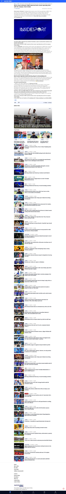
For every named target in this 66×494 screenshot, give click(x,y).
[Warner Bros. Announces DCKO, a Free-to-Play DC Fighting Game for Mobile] (19, 146)
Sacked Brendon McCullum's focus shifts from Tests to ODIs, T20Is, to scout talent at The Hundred (33, 142)
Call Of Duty (27, 234)
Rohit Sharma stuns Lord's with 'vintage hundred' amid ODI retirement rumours (37, 383)
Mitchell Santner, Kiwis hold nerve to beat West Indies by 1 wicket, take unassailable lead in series (37, 313)
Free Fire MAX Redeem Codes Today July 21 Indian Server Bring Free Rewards (37, 198)
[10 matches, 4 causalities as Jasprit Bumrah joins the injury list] (19, 420)
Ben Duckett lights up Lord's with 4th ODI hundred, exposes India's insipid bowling (37, 408)
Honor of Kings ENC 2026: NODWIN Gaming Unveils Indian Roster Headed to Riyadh (38, 154)
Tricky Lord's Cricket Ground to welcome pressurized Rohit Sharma (38, 440)
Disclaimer (16, 477)
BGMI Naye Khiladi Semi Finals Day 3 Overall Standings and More (38, 185)
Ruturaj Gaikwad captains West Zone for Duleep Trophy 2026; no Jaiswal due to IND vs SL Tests (38, 281)
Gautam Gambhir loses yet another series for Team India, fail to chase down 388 (38, 395)
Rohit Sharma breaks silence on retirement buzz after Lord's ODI (38, 306)
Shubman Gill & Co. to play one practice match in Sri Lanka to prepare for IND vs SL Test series (37, 287)
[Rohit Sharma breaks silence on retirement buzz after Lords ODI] (19, 306)
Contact (15, 473)
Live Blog (26, 393)
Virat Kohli (16, 469)
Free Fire (26, 196)
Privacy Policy (17, 475)
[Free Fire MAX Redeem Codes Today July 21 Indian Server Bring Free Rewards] (19, 197)
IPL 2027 (16, 467)
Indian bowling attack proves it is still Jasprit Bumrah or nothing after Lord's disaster (38, 402)
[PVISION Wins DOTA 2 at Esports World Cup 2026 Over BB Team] (19, 318)
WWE (15, 100)
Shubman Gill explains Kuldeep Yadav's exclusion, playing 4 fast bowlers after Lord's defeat (38, 274)
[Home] (8, 1)
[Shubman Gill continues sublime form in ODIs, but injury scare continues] (19, 388)
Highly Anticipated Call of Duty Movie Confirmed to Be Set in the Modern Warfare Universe (38, 446)
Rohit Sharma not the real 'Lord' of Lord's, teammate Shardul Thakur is (37, 325)
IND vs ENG (16, 466)
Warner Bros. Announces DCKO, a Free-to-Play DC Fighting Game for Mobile (38, 147)
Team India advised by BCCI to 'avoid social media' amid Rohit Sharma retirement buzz (37, 459)
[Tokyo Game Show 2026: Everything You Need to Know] (19, 427)
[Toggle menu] (1, 1)
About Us (16, 478)
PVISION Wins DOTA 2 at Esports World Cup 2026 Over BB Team (38, 319)
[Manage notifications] (63, 488)
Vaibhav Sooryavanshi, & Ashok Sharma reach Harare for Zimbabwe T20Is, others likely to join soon (36, 300)
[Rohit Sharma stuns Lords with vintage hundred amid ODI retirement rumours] (19, 382)
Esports (26, 151)
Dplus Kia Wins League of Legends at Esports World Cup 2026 (37, 344)
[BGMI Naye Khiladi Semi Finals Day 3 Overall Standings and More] (19, 185)
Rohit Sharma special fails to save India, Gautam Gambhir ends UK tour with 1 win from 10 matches (38, 364)
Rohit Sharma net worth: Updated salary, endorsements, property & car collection (38, 434)
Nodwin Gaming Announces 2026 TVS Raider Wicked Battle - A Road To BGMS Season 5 (37, 370)
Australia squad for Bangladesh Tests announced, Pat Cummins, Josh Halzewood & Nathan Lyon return (45, 142)
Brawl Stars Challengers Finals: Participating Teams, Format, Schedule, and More (37, 249)
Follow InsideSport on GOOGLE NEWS (43, 98)
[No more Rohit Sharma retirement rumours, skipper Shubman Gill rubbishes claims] (19, 331)
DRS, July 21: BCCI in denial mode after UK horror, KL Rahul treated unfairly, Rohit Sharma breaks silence (38, 211)
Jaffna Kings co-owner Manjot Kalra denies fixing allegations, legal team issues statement (37, 415)
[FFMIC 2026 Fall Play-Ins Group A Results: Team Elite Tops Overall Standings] (19, 223)
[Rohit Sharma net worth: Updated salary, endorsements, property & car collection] (19, 433)
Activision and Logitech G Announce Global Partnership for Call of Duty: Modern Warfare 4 (38, 236)
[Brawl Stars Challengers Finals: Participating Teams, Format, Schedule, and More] (19, 248)
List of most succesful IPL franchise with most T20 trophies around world (37, 453)
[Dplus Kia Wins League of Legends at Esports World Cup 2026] (19, 344)
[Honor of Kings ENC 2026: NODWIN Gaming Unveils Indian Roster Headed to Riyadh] (19, 153)
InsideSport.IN (19, 17)
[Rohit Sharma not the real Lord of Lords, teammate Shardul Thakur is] (19, 325)
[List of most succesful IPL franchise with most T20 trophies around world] (19, 452)
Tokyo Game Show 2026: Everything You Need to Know (36, 427)
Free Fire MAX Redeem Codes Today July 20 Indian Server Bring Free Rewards (37, 357)
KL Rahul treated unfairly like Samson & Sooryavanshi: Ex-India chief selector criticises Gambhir (38, 230)
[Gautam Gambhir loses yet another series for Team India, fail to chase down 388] (19, 395)
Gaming (26, 145)
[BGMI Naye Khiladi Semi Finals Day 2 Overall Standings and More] (19, 376)
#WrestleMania (40, 80)
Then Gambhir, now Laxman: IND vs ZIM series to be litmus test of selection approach (38, 243)
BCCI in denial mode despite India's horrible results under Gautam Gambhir (38, 294)
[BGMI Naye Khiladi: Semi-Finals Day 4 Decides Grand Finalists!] (19, 172)
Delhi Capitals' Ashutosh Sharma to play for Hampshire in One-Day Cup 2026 (38, 255)
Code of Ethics (17, 481)
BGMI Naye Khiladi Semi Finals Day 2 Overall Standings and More (38, 376)
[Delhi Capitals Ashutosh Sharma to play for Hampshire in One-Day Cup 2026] (19, 255)
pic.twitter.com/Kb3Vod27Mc (20, 82)
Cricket (50, 108)
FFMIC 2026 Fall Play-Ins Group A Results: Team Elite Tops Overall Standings (38, 224)
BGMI (26, 171)
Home (15, 464)
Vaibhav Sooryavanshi (18, 471)
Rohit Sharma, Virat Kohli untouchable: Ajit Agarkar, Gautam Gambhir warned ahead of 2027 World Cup (19, 142)
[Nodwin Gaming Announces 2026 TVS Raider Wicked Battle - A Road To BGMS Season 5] (19, 369)
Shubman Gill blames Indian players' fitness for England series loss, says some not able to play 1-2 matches (37, 338)
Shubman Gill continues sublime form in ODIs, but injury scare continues (37, 389)
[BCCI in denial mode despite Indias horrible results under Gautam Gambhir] (19, 293)
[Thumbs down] (18, 102)
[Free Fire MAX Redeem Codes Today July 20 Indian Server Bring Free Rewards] (19, 357)
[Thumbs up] (15, 102)
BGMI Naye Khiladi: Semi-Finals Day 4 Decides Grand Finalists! (37, 172)
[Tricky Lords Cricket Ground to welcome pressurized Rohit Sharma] (19, 439)
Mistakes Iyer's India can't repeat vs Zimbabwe (34, 262)
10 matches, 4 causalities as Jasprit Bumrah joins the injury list (37, 421)
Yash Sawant (17, 8)
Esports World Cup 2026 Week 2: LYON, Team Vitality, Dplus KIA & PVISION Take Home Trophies (38, 268)
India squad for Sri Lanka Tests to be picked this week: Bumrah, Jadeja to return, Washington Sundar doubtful (33, 126)
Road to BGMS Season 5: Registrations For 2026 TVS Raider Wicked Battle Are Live (37, 179)
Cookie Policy (17, 480)
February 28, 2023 (33, 83)
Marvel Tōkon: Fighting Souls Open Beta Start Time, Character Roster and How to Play (37, 217)
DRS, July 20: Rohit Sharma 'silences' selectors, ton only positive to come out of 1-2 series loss (38, 351)
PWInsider (20, 46)
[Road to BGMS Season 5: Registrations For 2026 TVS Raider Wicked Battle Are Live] (19, 178)
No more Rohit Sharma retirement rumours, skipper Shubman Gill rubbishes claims (38, 332)
